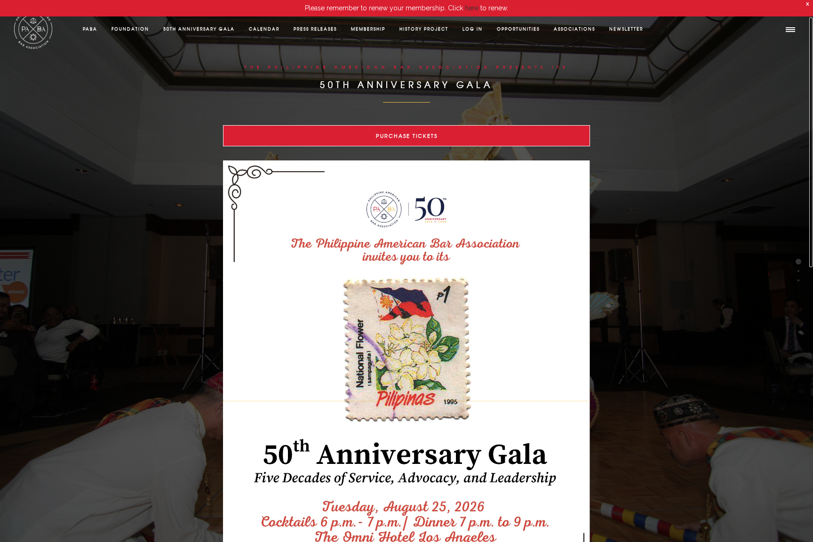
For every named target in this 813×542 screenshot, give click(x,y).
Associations (574, 29)
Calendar (264, 29)
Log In (472, 29)
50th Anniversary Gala (199, 29)
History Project (423, 29)
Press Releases (315, 29)
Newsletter (626, 29)
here (471, 8)
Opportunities (518, 29)
